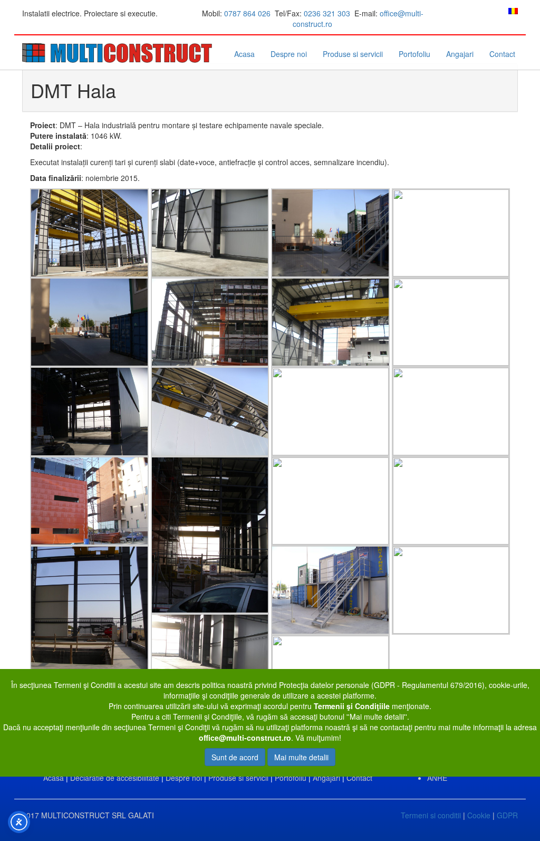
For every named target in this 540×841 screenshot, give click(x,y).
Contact (502, 54)
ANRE (437, 777)
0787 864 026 (247, 13)
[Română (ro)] (513, 10)
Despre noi (289, 54)
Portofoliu (414, 54)
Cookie (478, 815)
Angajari (460, 54)
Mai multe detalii (301, 757)
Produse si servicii (353, 54)
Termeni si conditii (431, 815)
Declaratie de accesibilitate (114, 777)
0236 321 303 (327, 13)
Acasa (244, 54)
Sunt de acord (234, 757)
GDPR (507, 815)
